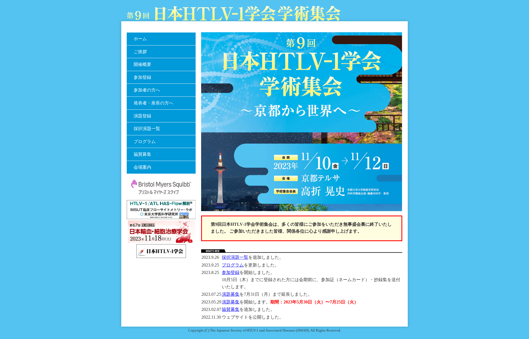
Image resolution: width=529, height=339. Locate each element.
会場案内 (142, 167)
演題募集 (230, 294)
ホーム (140, 38)
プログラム (233, 265)
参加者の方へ (147, 90)
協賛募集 (230, 309)
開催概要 (142, 64)
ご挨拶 (140, 51)
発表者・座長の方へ (153, 103)
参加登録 (230, 272)
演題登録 (142, 116)
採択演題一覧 (235, 257)
